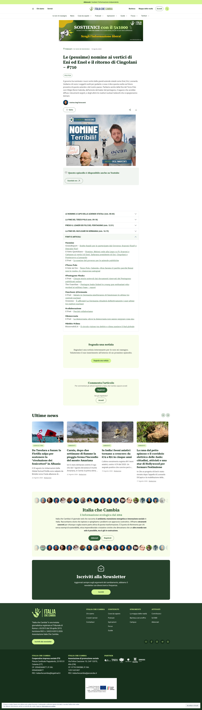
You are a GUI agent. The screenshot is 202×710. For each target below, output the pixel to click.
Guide (110, 630)
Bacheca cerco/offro (138, 618)
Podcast (68, 49)
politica (67, 75)
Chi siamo (90, 613)
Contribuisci (156, 613)
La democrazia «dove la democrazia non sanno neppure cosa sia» (103, 319)
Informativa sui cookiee (48, 706)
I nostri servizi (91, 618)
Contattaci (90, 622)
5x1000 (154, 618)
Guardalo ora (72, 181)
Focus (110, 626)
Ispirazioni (112, 622)
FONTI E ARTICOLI (73, 237)
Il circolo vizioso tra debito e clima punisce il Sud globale (107, 326)
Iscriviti (101, 592)
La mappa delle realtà (138, 613)
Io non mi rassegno (82, 49)
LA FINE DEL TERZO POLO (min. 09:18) (81, 220)
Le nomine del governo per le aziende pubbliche (96, 260)
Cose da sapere (114, 613)
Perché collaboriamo (83, 311)
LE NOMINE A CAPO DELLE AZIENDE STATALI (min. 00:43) (90, 214)
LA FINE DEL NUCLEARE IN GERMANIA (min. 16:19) (87, 231)
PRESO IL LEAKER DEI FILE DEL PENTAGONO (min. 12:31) (89, 225)
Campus (133, 622)
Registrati (101, 390)
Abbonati (94, 538)
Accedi (159, 9)
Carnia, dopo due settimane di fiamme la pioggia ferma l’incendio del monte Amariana (82, 455)
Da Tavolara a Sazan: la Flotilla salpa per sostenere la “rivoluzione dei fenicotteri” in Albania (46, 457)
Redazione (47, 478)
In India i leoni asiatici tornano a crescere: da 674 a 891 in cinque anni (117, 454)
